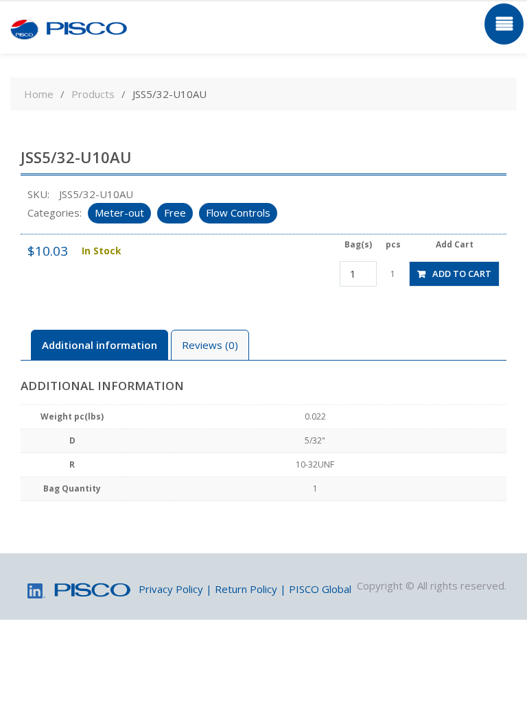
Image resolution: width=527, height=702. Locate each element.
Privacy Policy (171, 589)
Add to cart (461, 273)
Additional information (99, 345)
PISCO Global (320, 589)
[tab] (99, 345)
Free (175, 212)
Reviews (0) (210, 345)
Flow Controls (238, 212)
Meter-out (119, 212)
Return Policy (246, 589)
